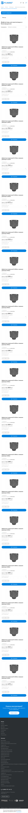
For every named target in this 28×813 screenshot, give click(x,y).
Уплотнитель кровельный (6, 778)
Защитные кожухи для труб (6, 750)
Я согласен (19, 811)
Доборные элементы (5, 746)
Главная (2, 7)
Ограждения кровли (5, 767)
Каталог (6, 7)
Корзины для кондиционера (6, 751)
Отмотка (2, 768)
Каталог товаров (4, 725)
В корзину (15, 65)
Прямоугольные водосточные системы (8, 743)
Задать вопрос (14, 713)
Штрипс (2, 784)
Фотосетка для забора (5, 782)
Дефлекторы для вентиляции (20, 7)
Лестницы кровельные (5, 759)
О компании (3, 730)
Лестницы (3, 757)
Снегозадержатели (5, 776)
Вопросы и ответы (4, 728)
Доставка (3, 727)
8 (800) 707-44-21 (7, 789)
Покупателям (3, 735)
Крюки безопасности (5, 756)
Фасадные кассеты (4, 779)
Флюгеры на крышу (5, 781)
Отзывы (2, 731)
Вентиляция (11, 7)
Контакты (3, 733)
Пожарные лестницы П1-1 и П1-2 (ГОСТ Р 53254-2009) (12, 771)
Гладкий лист (3, 745)
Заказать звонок (5, 796)
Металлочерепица (4, 762)
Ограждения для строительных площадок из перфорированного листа (14, 765)
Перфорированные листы (6, 770)
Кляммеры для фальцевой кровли (7, 786)
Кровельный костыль (5, 754)
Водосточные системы (5, 742)
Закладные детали (4, 748)
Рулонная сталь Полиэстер (6, 774)
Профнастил (3, 773)
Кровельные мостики (5, 753)
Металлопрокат (4, 761)
